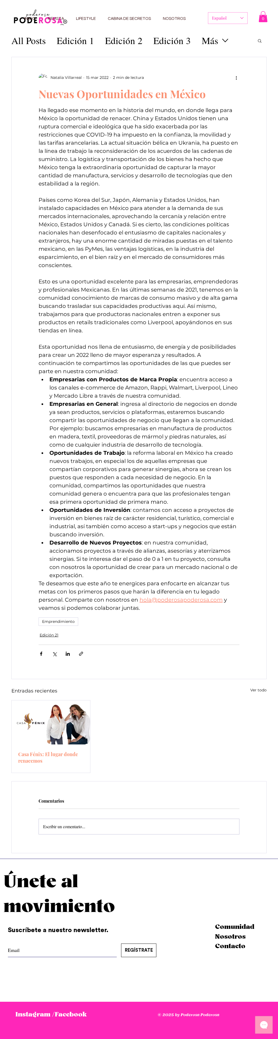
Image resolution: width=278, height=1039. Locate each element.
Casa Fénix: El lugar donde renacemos (48, 757)
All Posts (28, 40)
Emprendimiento (58, 621)
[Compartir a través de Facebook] (41, 653)
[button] (263, 16)
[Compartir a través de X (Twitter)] (54, 653)
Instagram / (35, 1014)
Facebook (71, 1014)
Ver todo (258, 690)
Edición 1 (75, 40)
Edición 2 (124, 40)
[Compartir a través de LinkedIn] (67, 653)
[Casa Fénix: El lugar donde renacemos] (51, 722)
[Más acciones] (236, 78)
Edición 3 (172, 40)
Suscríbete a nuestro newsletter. (59, 930)
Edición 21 (49, 635)
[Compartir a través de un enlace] (81, 653)
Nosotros (230, 936)
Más (210, 40)
